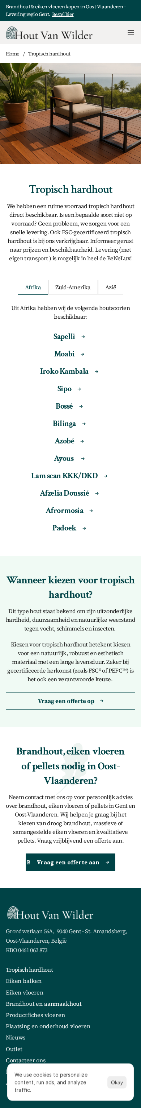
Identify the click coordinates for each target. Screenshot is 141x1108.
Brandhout (20, 1004)
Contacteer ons (26, 1060)
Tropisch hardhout (29, 969)
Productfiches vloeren (35, 1015)
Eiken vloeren (24, 992)
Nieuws (15, 1037)
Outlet (14, 1049)
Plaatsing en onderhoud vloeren (48, 1026)
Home (13, 53)
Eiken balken (24, 981)
